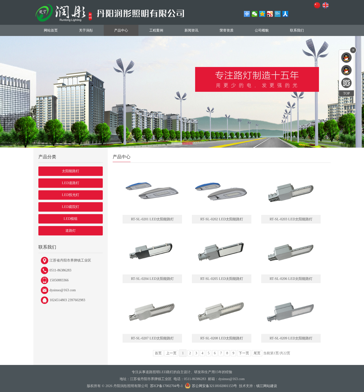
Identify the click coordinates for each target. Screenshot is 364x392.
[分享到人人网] (285, 14)
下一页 (244, 353)
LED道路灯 (70, 183)
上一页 (171, 353)
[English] (326, 5)
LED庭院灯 (70, 207)
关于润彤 (86, 30)
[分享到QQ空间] (262, 14)
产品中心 (121, 30)
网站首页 (51, 30)
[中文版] (318, 5)
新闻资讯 (191, 30)
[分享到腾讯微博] (278, 14)
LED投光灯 (70, 195)
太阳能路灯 (70, 171)
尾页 (257, 353)
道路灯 (70, 230)
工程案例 (156, 30)
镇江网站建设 (266, 386)
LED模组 (71, 219)
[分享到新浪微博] (270, 14)
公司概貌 (262, 30)
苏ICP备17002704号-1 (166, 386)
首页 (158, 353)
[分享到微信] (255, 14)
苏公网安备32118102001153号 (214, 386)
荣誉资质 (227, 30)
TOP (346, 93)
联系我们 (297, 30)
